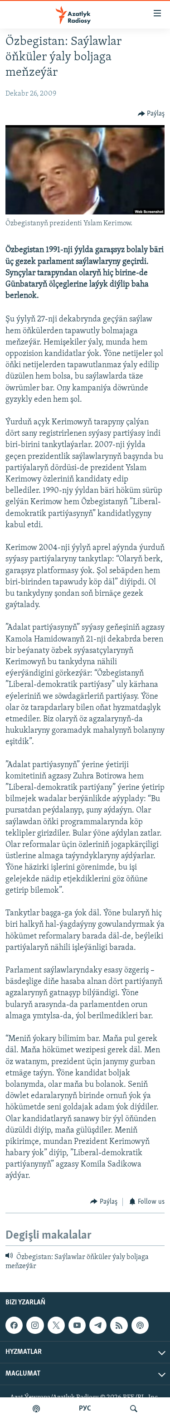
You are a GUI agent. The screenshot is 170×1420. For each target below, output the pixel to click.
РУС (85, 1408)
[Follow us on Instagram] (35, 1325)
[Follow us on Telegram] (98, 1325)
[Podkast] (36, 1408)
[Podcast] (140, 1325)
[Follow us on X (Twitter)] (56, 1325)
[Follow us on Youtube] (77, 1325)
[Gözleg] (133, 1408)
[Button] (151, 114)
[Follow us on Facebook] (14, 1325)
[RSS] (118, 1325)
